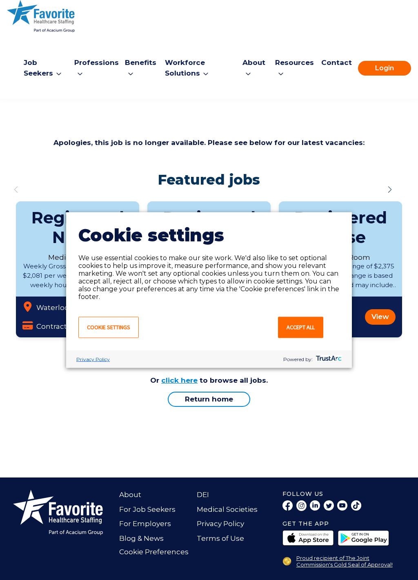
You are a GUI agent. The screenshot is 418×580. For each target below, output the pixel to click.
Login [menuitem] (384, 68)
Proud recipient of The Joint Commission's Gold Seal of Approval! (344, 561)
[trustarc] (328, 359)
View (380, 316)
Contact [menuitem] (336, 62)
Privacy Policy (93, 359)
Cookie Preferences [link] (154, 552)
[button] (390, 189)
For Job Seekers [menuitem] (147, 509)
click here (179, 380)
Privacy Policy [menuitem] (220, 524)
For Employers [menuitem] (145, 524)
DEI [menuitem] (203, 495)
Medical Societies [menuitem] (227, 509)
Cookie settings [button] (108, 327)
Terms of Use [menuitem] (220, 538)
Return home (209, 399)
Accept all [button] (301, 327)
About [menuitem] (130, 495)
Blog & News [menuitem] (141, 538)
